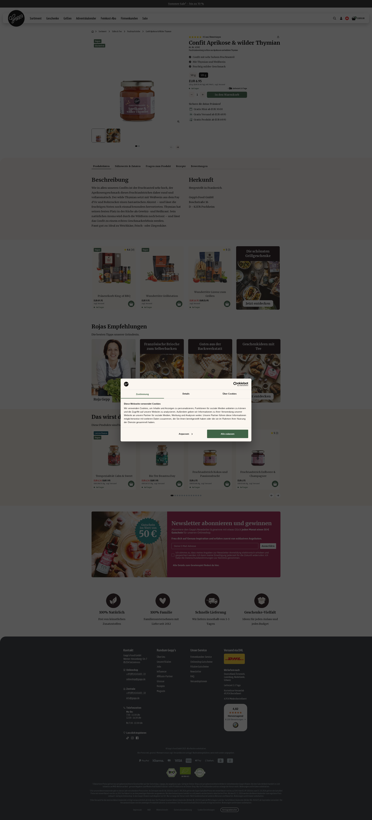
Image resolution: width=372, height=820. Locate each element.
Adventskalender (86, 18)
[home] (93, 31)
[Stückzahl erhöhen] (202, 94)
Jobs (159, 666)
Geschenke (52, 18)
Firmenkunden (129, 18)
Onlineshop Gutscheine (201, 661)
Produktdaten (101, 166)
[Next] (278, 495)
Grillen (67, 18)
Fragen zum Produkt (158, 166)
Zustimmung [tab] (142, 394)
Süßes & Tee (117, 31)
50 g (193, 75)
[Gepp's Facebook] (137, 738)
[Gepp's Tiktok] (127, 738)
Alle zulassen (227, 433)
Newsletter (195, 671)
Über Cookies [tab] (230, 393)
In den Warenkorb (227, 94)
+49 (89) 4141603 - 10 (136, 693)
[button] (278, 37)
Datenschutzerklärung (183, 810)
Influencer (162, 671)
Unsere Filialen (164, 661)
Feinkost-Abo (108, 18)
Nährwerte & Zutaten (128, 166)
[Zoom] (178, 121)
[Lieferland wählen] (347, 18)
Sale (145, 18)
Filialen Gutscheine (199, 666)
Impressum (137, 810)
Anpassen (184, 433)
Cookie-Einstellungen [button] (206, 810)
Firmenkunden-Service (201, 656)
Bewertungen (199, 166)
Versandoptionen (198, 681)
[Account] (341, 18)
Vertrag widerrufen (229, 810)
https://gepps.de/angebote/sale (167, 784)
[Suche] (334, 18)
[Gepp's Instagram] (132, 738)
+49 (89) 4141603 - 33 (136, 674)
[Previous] (271, 495)
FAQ (192, 676)
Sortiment (36, 18)
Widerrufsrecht (162, 810)
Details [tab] (186, 393)
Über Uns (161, 656)
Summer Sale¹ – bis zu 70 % (186, 3)
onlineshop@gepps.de (135, 679)
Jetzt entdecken (258, 303)
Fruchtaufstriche (133, 31)
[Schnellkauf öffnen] (131, 304)
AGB (149, 810)
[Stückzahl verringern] (191, 94)
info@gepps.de (133, 698)
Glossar (160, 681)
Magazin (161, 691)
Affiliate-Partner (165, 676)
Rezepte (181, 166)
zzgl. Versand (220, 84)
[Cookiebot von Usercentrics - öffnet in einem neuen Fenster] (235, 384)
